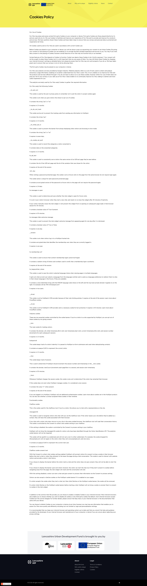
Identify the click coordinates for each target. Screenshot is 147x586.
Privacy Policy (94, 567)
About (69, 3)
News (103, 3)
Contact (110, 3)
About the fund (79, 564)
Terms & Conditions (96, 564)
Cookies (92, 569)
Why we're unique (80, 3)
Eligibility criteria (93, 3)
